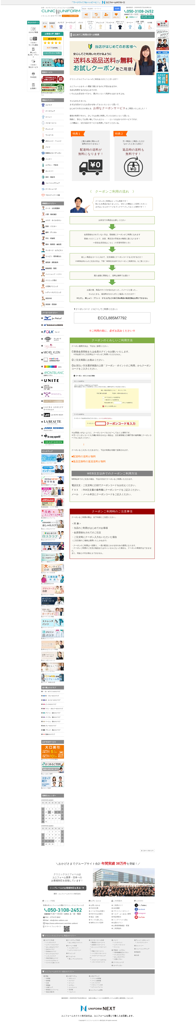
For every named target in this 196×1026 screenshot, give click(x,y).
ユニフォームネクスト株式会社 (69, 894)
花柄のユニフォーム (49, 518)
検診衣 (138, 952)
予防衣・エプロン (119, 950)
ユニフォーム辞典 (97, 990)
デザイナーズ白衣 (48, 594)
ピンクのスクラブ (50, 704)
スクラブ (71, 980)
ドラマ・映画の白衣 (49, 682)
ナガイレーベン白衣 (97, 985)
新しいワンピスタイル (75, 959)
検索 (116, 9)
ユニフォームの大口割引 (50, 759)
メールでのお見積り (98, 911)
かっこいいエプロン (49, 671)
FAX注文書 (94, 908)
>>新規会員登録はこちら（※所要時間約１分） (112, 243)
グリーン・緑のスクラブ (52, 713)
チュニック (100, 22)
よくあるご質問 (47, 774)
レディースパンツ (119, 945)
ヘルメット (72, 992)
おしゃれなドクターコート (51, 605)
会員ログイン (118, 922)
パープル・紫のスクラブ (52, 717)
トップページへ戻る (120, 920)
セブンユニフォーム (97, 987)
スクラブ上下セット (52, 960)
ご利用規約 (117, 928)
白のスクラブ (50, 949)
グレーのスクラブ (50, 726)
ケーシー (71, 983)
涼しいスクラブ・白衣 (49, 463)
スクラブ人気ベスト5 (52, 962)
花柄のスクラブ (50, 734)
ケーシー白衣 (72, 945)
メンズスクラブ (51, 942)
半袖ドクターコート (98, 951)
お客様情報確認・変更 (121, 925)
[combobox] (98, 9)
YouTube (141, 917)
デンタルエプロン (119, 955)
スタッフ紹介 (47, 788)
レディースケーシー (75, 950)
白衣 (137, 955)
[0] (162, 29)
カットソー (139, 945)
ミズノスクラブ (51, 956)
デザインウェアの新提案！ (51, 496)
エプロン (71, 985)
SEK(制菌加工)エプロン (121, 952)
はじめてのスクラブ (49, 540)
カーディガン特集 (48, 616)
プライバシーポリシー (121, 911)
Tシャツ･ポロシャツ (143, 940)
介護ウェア (49, 987)
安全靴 (71, 989)
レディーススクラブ (52, 945)
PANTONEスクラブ (52, 958)
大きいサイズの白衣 (49, 572)
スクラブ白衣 (49, 940)
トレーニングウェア (142, 949)
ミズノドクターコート (98, 962)
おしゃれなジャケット (75, 942)
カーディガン (117, 965)
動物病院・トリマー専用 (50, 507)
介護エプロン (118, 959)
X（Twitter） (143, 905)
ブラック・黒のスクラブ (52, 730)
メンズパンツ (118, 942)
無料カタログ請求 (97, 922)
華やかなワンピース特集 (50, 649)
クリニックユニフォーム (66, 874)
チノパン (117, 947)
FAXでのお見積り (97, 914)
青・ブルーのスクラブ (52, 696)
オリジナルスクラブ (52, 954)
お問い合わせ (148, 17)
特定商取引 (117, 917)
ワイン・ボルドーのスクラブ (54, 708)
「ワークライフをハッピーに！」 (86, 2)
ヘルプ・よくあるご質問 (122, 914)
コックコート (73, 987)
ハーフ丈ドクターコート (99, 953)
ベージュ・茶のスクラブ (52, 721)
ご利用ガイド (118, 905)
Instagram (142, 913)
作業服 (48, 978)
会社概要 (116, 908)
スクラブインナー (48, 474)
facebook (141, 909)
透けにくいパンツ (48, 638)
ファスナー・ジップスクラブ (52, 551)
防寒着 (48, 980)
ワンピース (110, 22)
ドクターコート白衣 (97, 940)
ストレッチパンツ (48, 627)
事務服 (48, 985)
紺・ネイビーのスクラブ (52, 700)
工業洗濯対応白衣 (48, 583)
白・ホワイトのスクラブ (52, 691)
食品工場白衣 (50, 992)
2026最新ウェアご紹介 (50, 485)
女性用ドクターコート (98, 945)
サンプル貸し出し (97, 920)
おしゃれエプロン (119, 957)
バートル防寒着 (96, 980)
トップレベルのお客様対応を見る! (66, 888)
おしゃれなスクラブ (49, 529)
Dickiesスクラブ (51, 951)
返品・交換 (95, 917)
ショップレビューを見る (52, 53)
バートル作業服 (96, 978)
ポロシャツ (72, 978)
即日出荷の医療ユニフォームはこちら (52, 94)
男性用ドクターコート (98, 942)
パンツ (115, 940)
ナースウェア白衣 (74, 940)
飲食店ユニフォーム (52, 989)
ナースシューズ (118, 962)
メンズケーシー (73, 948)
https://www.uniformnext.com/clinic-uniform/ (61, 923)
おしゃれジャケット (49, 660)
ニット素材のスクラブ (49, 562)
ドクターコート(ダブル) (99, 960)
